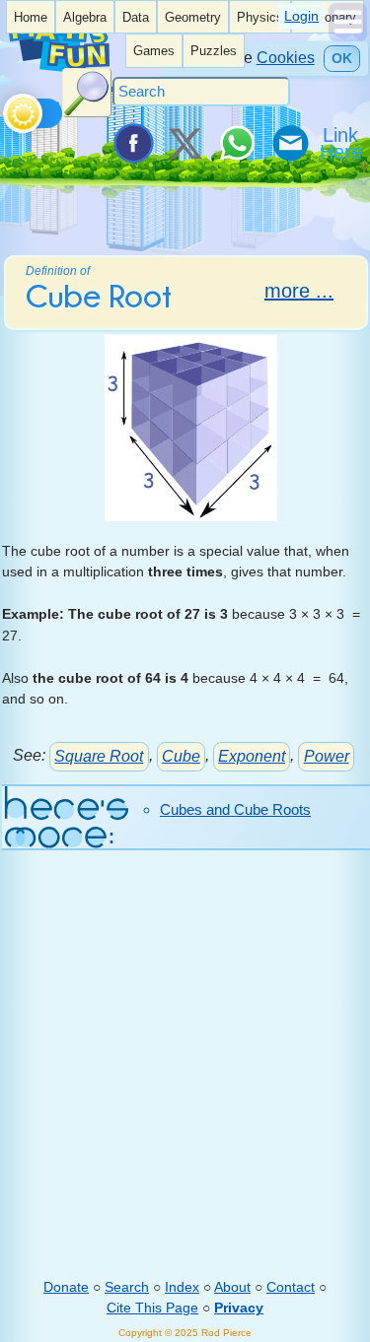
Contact (290, 1287)
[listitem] (30, 17)
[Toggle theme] (6, 108)
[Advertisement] (185, 1078)
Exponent (251, 756)
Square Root (98, 756)
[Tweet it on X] (184, 143)
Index (182, 1287)
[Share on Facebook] (132, 143)
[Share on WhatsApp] (236, 143)
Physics (260, 18)
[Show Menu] (348, 36)
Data (135, 18)
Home (30, 18)
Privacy (238, 1307)
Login (301, 16)
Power (326, 756)
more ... (298, 291)
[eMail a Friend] (289, 143)
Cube (181, 756)
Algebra (85, 18)
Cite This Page (152, 1307)
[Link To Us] (342, 143)
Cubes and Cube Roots (235, 809)
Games (154, 51)
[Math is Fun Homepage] (58, 68)
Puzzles (213, 51)
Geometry (193, 18)
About (232, 1287)
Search (127, 1287)
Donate (66, 1287)
